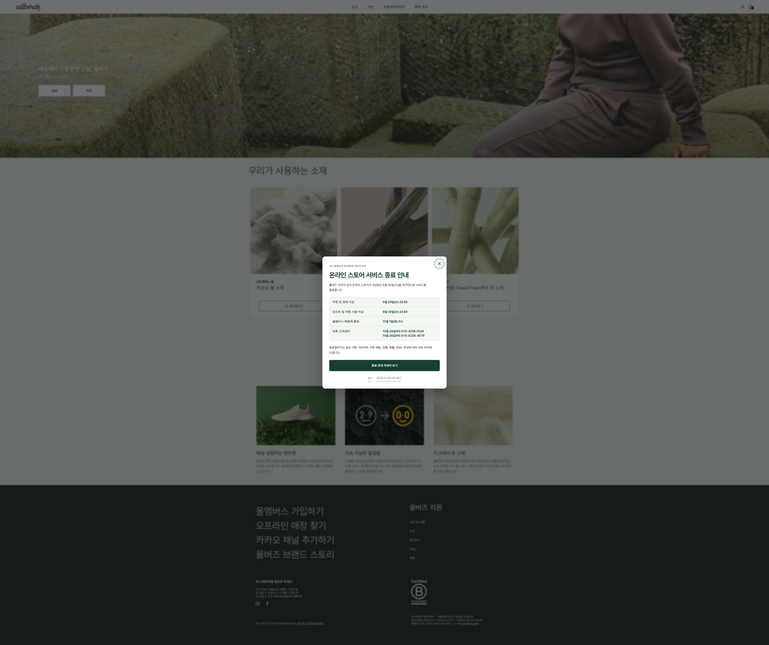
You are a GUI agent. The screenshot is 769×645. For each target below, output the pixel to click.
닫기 (370, 378)
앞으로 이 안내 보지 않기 (388, 378)
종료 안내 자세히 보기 (385, 365)
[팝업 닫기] (439, 264)
